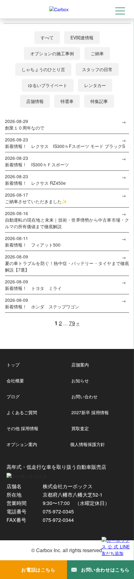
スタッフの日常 (97, 69)
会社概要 (15, 380)
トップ (13, 364)
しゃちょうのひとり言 (43, 69)
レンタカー (95, 85)
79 (72, 323)
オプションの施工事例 (52, 53)
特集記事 (99, 101)
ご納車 (97, 53)
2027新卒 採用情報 (90, 412)
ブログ (13, 396)
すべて (47, 37)
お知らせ (80, 380)
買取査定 (80, 428)
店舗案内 (80, 364)
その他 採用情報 (22, 428)
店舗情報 (35, 101)
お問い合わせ (84, 396)
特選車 (67, 101)
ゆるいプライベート (47, 85)
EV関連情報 (81, 37)
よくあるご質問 (22, 412)
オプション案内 (22, 444)
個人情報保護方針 (87, 444)
